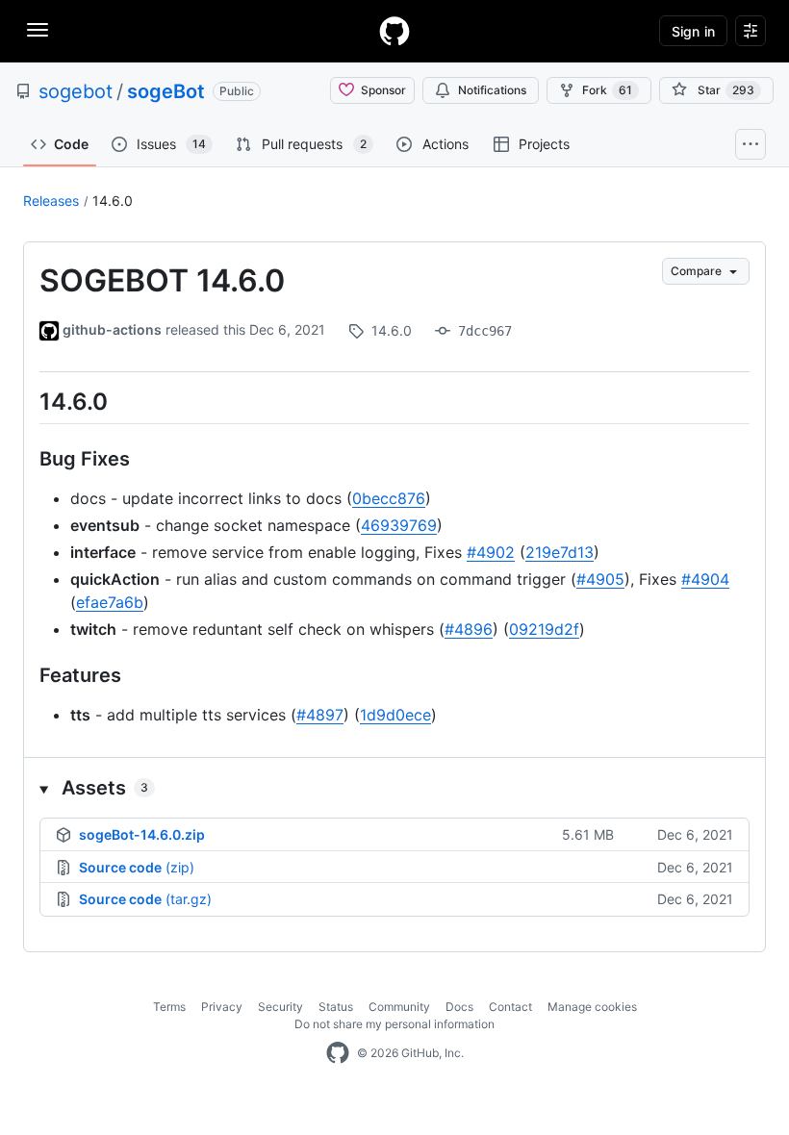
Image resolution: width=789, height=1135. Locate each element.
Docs (459, 1006)
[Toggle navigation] (37, 29)
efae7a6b (109, 602)
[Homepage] (394, 30)
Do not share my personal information (394, 1024)
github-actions (112, 329)
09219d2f (544, 629)
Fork (607, 90)
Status (335, 1006)
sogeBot (166, 91)
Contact (510, 1006)
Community (399, 1006)
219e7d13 (559, 552)
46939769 (399, 525)
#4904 (705, 579)
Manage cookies (592, 1006)
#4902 (491, 552)
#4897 (320, 714)
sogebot (75, 91)
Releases (51, 200)
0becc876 (388, 498)
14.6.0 (112, 200)
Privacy (221, 1006)
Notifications (492, 90)
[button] (394, 787)
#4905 (600, 579)
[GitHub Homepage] (337, 1053)
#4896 (469, 629)
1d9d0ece (395, 714)
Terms (169, 1006)
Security (280, 1006)
